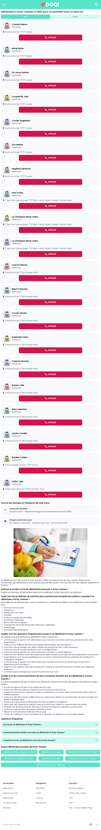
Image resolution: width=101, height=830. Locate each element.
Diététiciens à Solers (51, 758)
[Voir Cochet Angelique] (50, 127)
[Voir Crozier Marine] (50, 320)
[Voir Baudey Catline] (50, 464)
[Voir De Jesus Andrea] (50, 79)
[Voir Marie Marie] (50, 55)
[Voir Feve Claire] (50, 199)
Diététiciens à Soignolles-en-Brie (19, 758)
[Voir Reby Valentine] (50, 416)
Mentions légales (76, 788)
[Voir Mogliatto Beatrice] (50, 175)
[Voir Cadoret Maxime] (50, 368)
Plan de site (41, 803)
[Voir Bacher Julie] (50, 392)
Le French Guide (10, 803)
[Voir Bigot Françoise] (50, 296)
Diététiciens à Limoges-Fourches (50, 765)
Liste (25, 16)
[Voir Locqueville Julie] (50, 103)
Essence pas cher (10, 793)
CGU (71, 798)
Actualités (40, 788)
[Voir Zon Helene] (50, 151)
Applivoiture (8, 788)
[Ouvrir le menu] (4, 4)
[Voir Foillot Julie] (50, 488)
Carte (75, 16)
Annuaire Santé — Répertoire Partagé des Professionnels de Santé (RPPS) (40, 511)
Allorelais (6, 808)
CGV (71, 803)
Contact (39, 798)
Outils (38, 793)
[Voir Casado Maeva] (50, 31)
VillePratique (8, 798)
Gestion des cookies (77, 793)
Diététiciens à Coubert (51, 752)
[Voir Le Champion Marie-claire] (50, 223)
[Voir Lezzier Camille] (50, 440)
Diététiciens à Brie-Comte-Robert (82, 752)
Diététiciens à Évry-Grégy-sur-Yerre (19, 752)
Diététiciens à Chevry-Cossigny (82, 758)
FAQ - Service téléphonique (81, 808)
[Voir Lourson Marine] (50, 271)
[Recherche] (97, 4)
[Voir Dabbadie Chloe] (50, 344)
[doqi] (49, 4)
